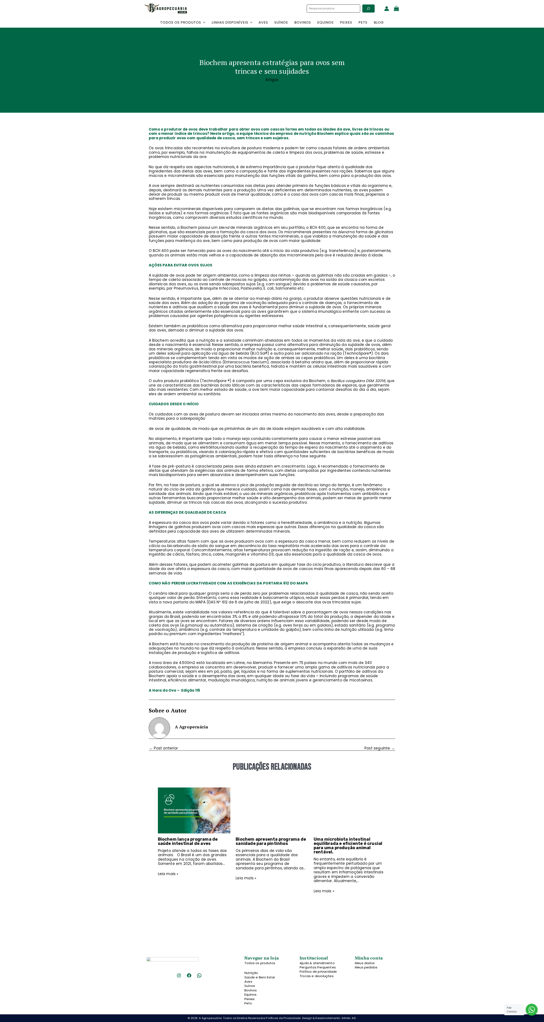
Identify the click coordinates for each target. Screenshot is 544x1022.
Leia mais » (168, 874)
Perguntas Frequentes (318, 967)
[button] (203, 22)
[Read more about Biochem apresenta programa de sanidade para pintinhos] (272, 810)
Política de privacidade (318, 971)
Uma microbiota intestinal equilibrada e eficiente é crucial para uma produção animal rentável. (348, 845)
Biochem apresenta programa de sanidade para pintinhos (271, 841)
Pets (248, 1003)
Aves (248, 981)
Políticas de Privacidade (283, 1018)
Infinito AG (349, 1018)
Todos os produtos (259, 963)
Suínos (249, 986)
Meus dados (365, 963)
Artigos (271, 79)
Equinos (250, 994)
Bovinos (250, 990)
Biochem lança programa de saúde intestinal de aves (188, 841)
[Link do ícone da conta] (386, 8)
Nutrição (251, 973)
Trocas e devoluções (317, 976)
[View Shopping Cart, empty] (396, 8)
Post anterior (163, 748)
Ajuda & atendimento (317, 963)
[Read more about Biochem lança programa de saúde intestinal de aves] (194, 810)
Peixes (249, 999)
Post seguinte (379, 748)
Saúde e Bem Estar (259, 977)
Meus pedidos (366, 967)
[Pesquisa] (368, 8)
